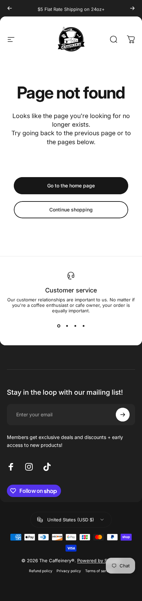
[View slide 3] (75, 326)
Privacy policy (69, 571)
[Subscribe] (123, 414)
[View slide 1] (58, 326)
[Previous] (9, 8)
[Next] (132, 8)
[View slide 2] (67, 326)
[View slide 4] (83, 326)
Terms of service (99, 571)
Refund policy (40, 571)
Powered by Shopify (99, 560)
